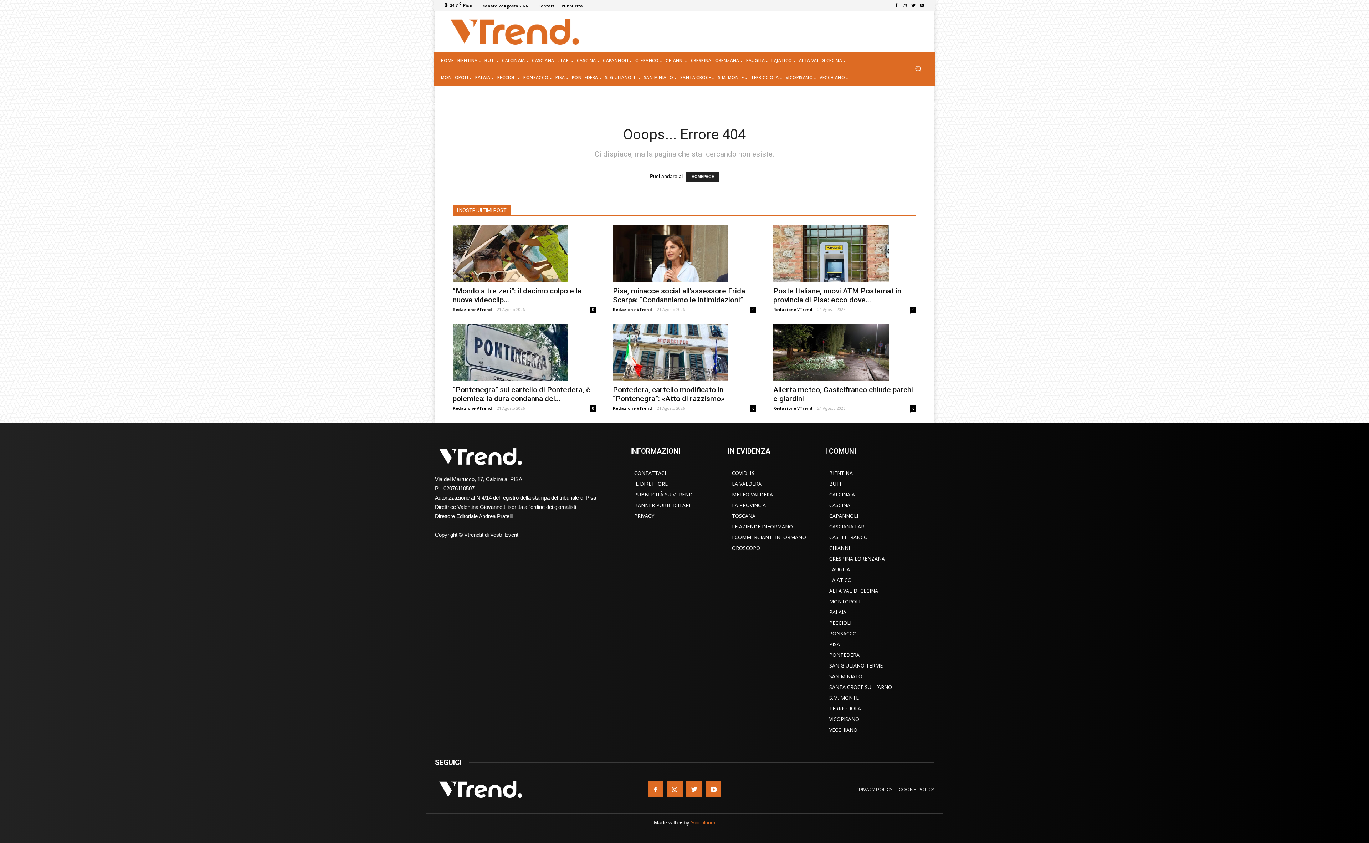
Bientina (841, 473)
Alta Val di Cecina (853, 590)
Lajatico (840, 580)
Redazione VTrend (472, 309)
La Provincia (749, 505)
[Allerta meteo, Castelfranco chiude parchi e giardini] (844, 352)
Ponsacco (843, 633)
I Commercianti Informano (769, 537)
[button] (917, 69)
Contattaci (650, 473)
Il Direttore (651, 483)
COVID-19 (743, 473)
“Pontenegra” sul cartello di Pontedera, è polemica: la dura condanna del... (521, 394)
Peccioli (840, 622)
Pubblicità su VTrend (663, 494)
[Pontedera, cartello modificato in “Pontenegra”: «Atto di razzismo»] (684, 352)
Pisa (834, 644)
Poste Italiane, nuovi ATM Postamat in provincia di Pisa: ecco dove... (837, 295)
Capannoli (843, 515)
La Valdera (747, 483)
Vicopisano (844, 719)
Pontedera (844, 655)
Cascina (839, 505)
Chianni (839, 548)
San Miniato (845, 676)
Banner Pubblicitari (662, 505)
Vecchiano (843, 729)
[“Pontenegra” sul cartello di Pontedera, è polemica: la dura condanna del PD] (524, 352)
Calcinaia (842, 494)
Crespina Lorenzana (857, 558)
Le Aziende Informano (762, 526)
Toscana (743, 515)
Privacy (644, 515)
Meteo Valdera (752, 494)
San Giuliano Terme (856, 665)
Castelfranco (848, 537)
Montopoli (844, 601)
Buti (835, 483)
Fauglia (839, 569)
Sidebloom (703, 822)
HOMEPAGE (703, 176)
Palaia (837, 612)
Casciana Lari (847, 526)
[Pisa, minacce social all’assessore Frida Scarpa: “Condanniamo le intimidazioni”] (684, 253)
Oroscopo (746, 548)
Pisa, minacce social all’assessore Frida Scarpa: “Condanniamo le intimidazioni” (679, 295)
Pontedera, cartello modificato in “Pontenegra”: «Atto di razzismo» (668, 394)
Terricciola (845, 708)
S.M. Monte (844, 697)
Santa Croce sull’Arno (860, 687)
